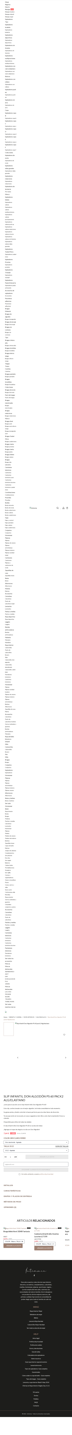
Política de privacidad (36, 1341)
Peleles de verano (10, 836)
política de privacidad (46, 1174)
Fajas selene (8, 525)
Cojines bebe (9, 865)
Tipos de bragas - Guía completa (36, 1379)
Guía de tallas (61, 1146)
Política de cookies (36, 1345)
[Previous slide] (18, 1057)
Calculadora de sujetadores (36, 1355)
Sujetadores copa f (10, 150)
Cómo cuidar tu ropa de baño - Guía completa (36, 1375)
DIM (6, 976)
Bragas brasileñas (10, 384)
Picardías (7, 500)
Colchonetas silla (10, 892)
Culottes (7, 371)
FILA (6, 981)
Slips (6, 657)
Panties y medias (10, 821)
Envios (36, 1395)
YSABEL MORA (9, 1001)
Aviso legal (36, 1338)
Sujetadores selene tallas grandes (8, 244)
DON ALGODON (10, 979)
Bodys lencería (9, 505)
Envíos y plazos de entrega (18, 1196)
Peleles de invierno (10, 838)
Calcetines (8, 599)
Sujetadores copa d (10, 134)
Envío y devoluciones (36, 1348)
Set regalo (8, 860)
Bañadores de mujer (36, 1314)
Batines (7, 704)
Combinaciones (9, 495)
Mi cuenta (36, 1392)
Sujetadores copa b (10, 118)
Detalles (8, 1185)
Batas (6, 581)
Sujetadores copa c (10, 126)
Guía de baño (36, 1372)
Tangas (7, 366)
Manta (7, 711)
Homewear (8, 684)
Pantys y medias (10, 614)
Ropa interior (9, 645)
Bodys (7, 814)
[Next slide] (65, 1057)
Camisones (8, 560)
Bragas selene (9, 457)
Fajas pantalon (9, 523)
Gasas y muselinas (10, 880)
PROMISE (8, 994)
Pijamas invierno (9, 550)
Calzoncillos (8, 647)
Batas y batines (9, 801)
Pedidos (36, 1399)
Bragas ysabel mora (10, 441)
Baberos (7, 863)
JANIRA (7, 984)
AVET (7, 974)
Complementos (9, 853)
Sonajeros (8, 870)
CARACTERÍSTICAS (12, 1191)
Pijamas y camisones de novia (9, 565)
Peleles (7, 833)
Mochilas (7, 894)
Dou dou (7, 858)
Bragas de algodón (10, 319)
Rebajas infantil (9, 14)
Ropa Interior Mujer (36, 1311)
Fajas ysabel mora (10, 527)
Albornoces (8, 586)
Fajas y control (9, 520)
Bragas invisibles (10, 350)
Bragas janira (8, 452)
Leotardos (8, 609)
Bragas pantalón (10, 376)
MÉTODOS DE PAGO (12, 1202)
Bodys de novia (9, 508)
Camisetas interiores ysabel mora (10, 487)
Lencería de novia (36, 1365)
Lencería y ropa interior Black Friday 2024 (36, 1382)
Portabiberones (9, 868)
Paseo (7, 882)
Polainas (7, 819)
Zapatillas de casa (10, 709)
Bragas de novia (9, 392)
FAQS (36, 1402)
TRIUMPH (8, 999)
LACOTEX (8, 992)
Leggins (7, 624)
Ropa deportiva (9, 619)
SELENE (7, 996)
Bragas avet (8, 424)
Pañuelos (7, 640)
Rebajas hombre (9, 12)
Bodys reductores (10, 510)
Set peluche (8, 855)
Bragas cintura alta (10, 345)
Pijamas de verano (10, 543)
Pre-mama (8, 191)
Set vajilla (7, 872)
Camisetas (8, 472)
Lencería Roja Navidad (36, 1321)
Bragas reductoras (10, 416)
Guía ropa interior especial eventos (36, 1362)
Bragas (7, 762)
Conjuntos (8, 533)
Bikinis (36, 1318)
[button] (9, 1029)
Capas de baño (9, 845)
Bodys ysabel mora (10, 515)
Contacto (36, 1406)
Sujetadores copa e (10, 142)
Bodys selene (9, 512)
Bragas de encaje (10, 324)
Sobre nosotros (36, 1358)
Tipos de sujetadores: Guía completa (36, 1369)
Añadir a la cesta (47, 1157)
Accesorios (8, 296)
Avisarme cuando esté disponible (36, 1169)
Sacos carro (8, 890)
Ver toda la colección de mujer (36, 1328)
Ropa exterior (9, 897)
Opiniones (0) (10, 1207)
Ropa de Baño (9, 736)
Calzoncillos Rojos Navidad (36, 1324)
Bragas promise (9, 446)
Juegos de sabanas (10, 850)
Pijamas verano (9, 790)
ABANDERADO (9, 971)
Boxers (7, 655)
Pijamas (7, 540)
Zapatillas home (9, 575)
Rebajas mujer (9, 17)
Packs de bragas (10, 397)
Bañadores (8, 739)
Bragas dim (8, 462)
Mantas (7, 591)
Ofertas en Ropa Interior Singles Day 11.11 (36, 1386)
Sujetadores (8, 772)
